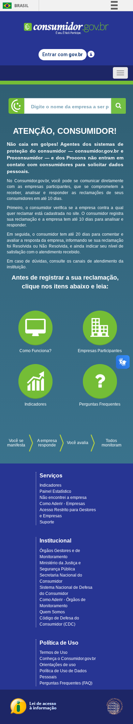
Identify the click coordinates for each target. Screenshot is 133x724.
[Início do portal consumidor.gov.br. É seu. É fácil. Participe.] (66, 25)
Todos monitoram (111, 442)
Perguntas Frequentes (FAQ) (66, 683)
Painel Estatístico (55, 491)
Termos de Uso (54, 652)
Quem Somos (52, 612)
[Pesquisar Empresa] (118, 106)
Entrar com (62, 54)
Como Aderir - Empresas (62, 503)
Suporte (47, 522)
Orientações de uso (58, 664)
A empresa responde (47, 442)
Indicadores (50, 485)
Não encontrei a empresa (63, 497)
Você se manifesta (16, 442)
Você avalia (77, 442)
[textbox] (67, 106)
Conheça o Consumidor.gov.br (68, 658)
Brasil (14, 6)
